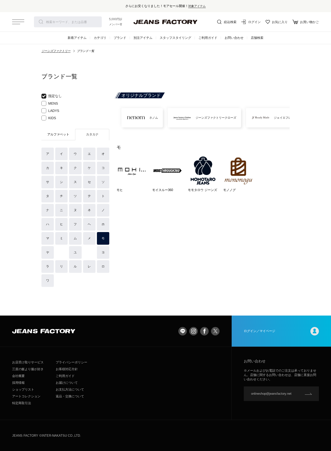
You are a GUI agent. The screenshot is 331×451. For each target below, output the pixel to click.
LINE (182, 331)
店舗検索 (257, 38)
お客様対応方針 (67, 369)
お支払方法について (70, 389)
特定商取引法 (21, 403)
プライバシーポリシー (71, 362)
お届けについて (67, 382)
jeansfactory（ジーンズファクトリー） (165, 21)
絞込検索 (230, 22)
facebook (204, 331)
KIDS (52, 118)
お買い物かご (309, 22)
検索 (41, 22)
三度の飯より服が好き (28, 369)
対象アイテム (197, 6)
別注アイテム (143, 38)
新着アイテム (77, 38)
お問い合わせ (234, 38)
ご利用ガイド (207, 38)
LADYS (53, 111)
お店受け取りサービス (28, 362)
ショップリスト (23, 389)
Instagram (193, 331)
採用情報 (18, 382)
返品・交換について (70, 396)
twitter (215, 331)
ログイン (254, 22)
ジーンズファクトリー (56, 51)
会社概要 (18, 376)
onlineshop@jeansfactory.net (271, 393)
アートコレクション (26, 396)
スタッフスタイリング (175, 38)
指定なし (55, 96)
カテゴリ (100, 38)
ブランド (120, 38)
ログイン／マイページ (259, 331)
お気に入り (280, 22)
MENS (53, 103)
